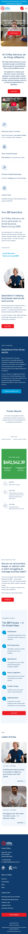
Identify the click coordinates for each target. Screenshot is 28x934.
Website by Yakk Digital (14, 925)
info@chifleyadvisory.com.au (11, 862)
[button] (21, 781)
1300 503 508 (7, 860)
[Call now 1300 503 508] (22, 8)
